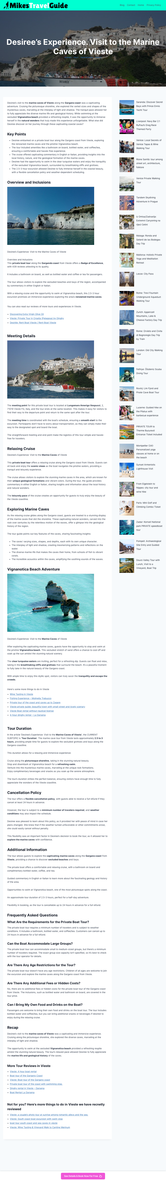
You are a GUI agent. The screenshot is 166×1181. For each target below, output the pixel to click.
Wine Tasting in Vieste (21, 694)
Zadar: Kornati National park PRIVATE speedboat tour (149, 526)
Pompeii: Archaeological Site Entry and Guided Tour (148, 545)
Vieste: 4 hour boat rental (23, 1071)
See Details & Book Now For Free (81, 1176)
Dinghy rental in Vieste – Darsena (27, 1088)
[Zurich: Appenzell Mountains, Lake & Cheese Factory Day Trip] (126, 317)
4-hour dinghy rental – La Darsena (28, 715)
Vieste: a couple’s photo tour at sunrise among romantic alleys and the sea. (49, 1114)
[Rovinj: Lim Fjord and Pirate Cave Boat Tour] (126, 393)
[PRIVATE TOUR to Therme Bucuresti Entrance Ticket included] (126, 432)
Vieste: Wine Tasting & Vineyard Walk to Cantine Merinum (40, 1127)
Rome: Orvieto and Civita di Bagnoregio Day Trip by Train (149, 335)
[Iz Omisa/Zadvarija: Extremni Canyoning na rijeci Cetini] (126, 222)
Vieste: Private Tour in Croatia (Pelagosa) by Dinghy (37, 318)
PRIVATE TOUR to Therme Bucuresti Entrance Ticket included (149, 430)
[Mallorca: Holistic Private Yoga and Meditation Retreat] (126, 260)
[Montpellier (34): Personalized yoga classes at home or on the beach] (126, 451)
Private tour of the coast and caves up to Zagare (35, 702)
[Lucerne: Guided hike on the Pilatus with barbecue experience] (126, 413)
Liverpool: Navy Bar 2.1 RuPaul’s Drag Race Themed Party (148, 125)
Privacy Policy (154, 5)
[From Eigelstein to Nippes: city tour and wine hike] (126, 489)
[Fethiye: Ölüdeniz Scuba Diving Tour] (126, 374)
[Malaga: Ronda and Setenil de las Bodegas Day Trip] (126, 241)
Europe (68, 57)
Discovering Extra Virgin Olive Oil (27, 314)
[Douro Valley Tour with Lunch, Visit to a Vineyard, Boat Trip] (126, 565)
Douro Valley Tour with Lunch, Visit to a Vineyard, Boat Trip (148, 564)
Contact (131, 5)
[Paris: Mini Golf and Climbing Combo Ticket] (126, 508)
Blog (122, 5)
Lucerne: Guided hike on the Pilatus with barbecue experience (149, 411)
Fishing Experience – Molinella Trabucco (30, 698)
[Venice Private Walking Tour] (126, 183)
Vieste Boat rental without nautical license (32, 711)
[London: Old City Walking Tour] (126, 355)
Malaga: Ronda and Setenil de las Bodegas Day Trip (148, 239)
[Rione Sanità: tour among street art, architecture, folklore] (126, 164)
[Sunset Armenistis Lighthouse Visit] (126, 470)
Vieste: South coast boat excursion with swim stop (36, 1119)
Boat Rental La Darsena (22, 1092)
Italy (76, 57)
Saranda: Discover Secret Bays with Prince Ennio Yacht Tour (149, 106)
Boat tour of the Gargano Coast (26, 1075)
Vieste (98, 57)
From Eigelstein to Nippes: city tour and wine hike (147, 488)
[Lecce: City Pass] (126, 279)
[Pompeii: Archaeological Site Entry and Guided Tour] (126, 546)
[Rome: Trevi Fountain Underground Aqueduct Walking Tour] (126, 298)
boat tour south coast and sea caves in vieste (33, 1123)
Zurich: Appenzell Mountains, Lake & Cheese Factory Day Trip (149, 316)
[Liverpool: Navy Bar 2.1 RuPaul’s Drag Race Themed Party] (126, 126)
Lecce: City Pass (145, 273)
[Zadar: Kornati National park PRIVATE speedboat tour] (126, 527)
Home (141, 5)
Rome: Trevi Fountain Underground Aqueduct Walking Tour (148, 297)
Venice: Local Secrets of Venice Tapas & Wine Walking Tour (148, 144)
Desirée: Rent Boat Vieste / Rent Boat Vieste (33, 322)
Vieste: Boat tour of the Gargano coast (30, 1080)
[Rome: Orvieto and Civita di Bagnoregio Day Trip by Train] (126, 336)
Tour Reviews (86, 57)
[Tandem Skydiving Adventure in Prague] (126, 203)
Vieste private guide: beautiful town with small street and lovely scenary (47, 706)
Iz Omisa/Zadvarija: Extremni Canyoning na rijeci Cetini (148, 220)
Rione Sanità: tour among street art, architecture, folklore (149, 163)
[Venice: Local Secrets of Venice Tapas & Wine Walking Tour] (126, 145)
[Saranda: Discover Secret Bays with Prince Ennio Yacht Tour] (126, 107)
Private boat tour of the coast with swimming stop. (36, 1084)
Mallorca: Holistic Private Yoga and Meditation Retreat (149, 258)
